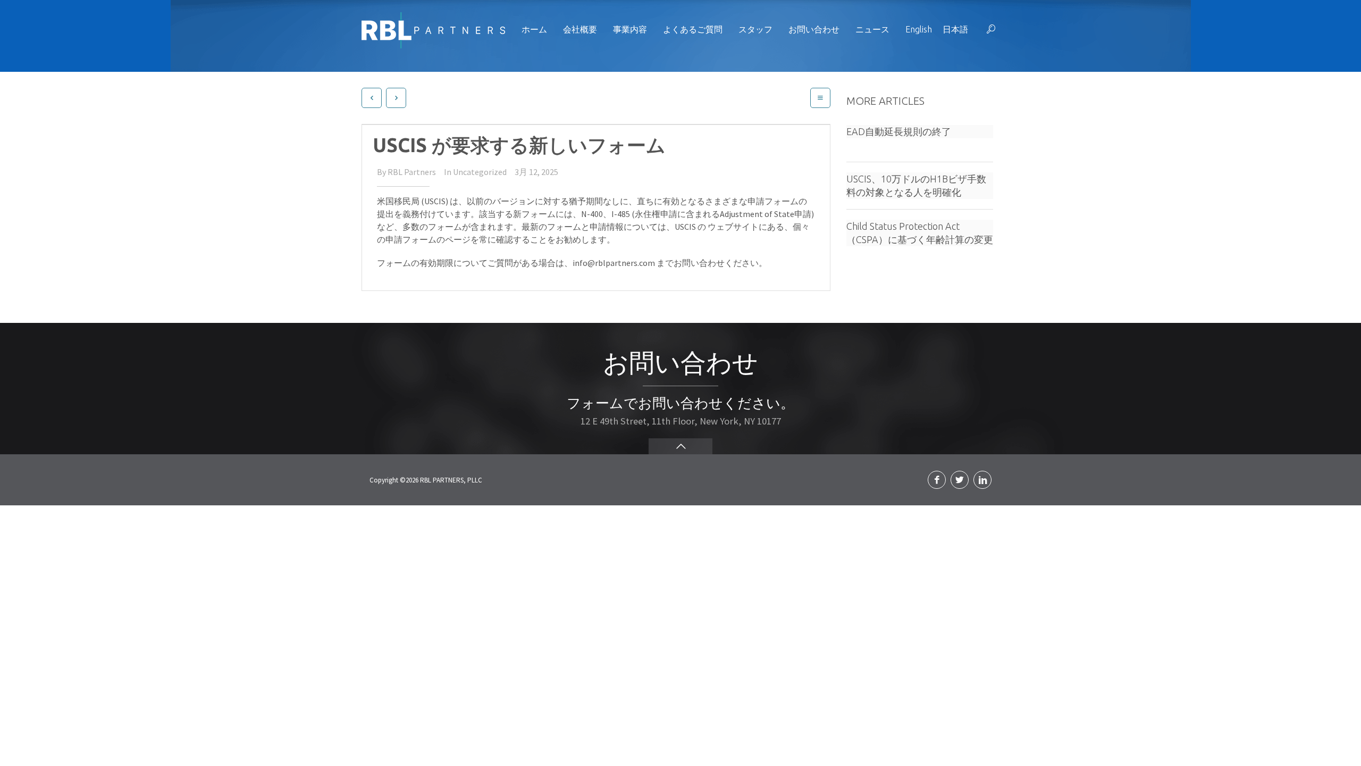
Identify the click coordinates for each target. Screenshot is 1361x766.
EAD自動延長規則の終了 (898, 131)
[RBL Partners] (433, 29)
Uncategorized (480, 171)
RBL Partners (412, 171)
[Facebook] (937, 480)
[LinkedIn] (982, 480)
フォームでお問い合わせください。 (680, 403)
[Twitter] (960, 480)
